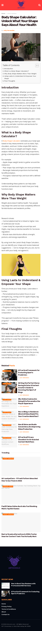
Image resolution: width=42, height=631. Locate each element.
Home (3, 13)
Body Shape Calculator (11, 141)
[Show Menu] (2, 5)
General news (8, 486)
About (4, 612)
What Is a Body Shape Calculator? (16, 71)
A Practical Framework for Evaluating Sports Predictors (29, 372)
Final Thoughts (9, 81)
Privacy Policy (7, 606)
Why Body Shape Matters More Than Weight (20, 74)
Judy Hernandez (8, 30)
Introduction (8, 69)
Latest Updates (12, 13)
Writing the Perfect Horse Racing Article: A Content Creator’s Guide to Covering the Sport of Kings (28, 387)
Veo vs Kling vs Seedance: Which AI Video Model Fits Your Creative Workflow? (28, 414)
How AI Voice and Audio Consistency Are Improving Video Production (29, 427)
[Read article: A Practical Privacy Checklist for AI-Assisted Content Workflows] (9, 441)
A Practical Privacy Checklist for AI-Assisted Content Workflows (28, 439)
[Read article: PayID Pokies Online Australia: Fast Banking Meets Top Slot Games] (21, 494)
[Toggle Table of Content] (36, 65)
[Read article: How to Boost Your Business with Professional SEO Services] (6, 586)
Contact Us (5, 614)
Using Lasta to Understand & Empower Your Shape (20, 77)
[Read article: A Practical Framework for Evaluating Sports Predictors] (9, 374)
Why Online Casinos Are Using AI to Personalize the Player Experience (29, 401)
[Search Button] (39, 5)
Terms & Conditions (9, 609)
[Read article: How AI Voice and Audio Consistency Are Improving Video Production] (9, 429)
